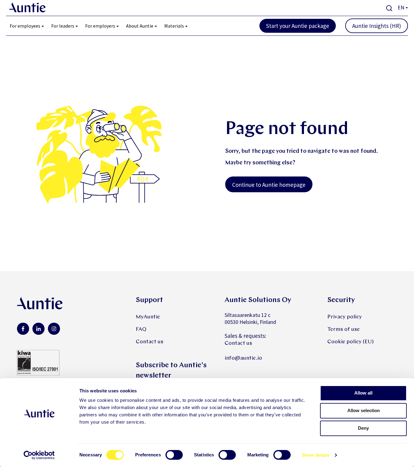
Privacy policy (344, 317)
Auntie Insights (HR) (376, 25)
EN (401, 7)
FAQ (141, 329)
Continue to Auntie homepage (268, 184)
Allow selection (363, 410)
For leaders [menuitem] (62, 26)
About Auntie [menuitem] (139, 26)
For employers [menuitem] (100, 26)
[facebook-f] (23, 329)
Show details (315, 455)
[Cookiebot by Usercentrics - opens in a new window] (39, 455)
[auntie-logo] (27, 7)
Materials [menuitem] (174, 26)
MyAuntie (148, 317)
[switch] (174, 455)
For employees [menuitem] (25, 26)
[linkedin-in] (38, 329)
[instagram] (54, 329)
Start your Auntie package (297, 25)
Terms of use (343, 329)
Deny (363, 428)
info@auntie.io (243, 358)
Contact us (149, 342)
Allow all (363, 392)
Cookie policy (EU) (350, 342)
